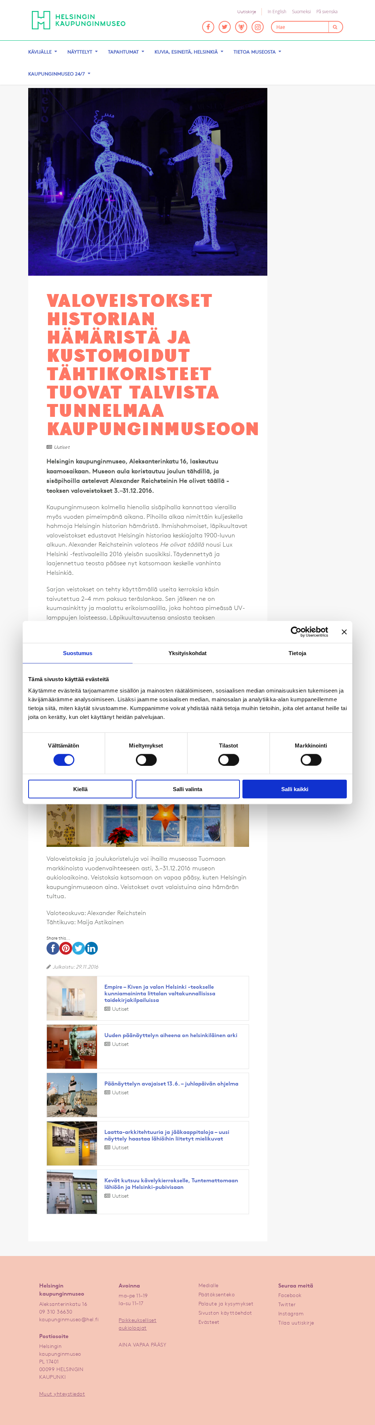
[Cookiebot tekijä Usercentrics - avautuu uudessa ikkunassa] (296, 631)
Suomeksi (301, 11)
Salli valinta (187, 789)
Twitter (287, 1304)
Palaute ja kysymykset (226, 1303)
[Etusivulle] (79, 20)
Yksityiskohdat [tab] (187, 653)
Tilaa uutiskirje (296, 1322)
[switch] (146, 759)
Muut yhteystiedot (62, 1394)
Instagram (291, 1313)
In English (277, 11)
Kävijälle (40, 52)
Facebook (290, 1295)
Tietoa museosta (255, 52)
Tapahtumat (123, 52)
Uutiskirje (246, 11)
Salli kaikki (294, 789)
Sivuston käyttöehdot (225, 1313)
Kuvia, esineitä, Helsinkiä (186, 52)
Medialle (208, 1285)
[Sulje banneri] (344, 631)
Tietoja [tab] (297, 653)
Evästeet (209, 1322)
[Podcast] (241, 27)
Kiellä (80, 789)
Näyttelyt (79, 52)
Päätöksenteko (216, 1294)
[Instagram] (258, 27)
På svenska (327, 11)
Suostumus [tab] (78, 653)
